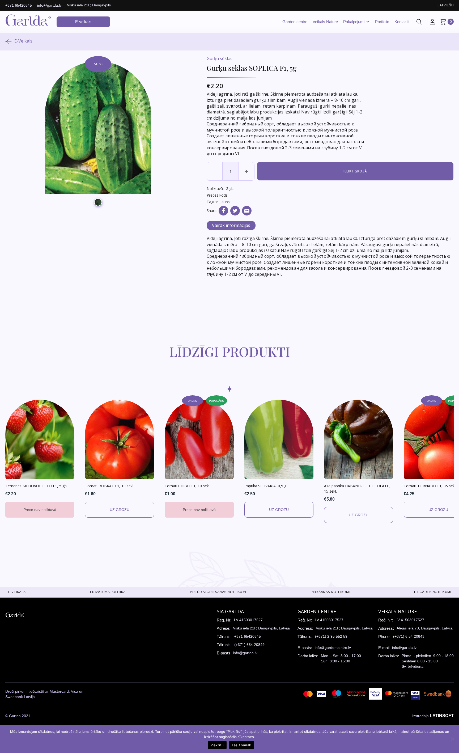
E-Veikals (23, 41)
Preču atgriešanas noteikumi (218, 592)
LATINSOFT (442, 715)
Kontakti (401, 21)
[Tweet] (235, 210)
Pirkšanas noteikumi (330, 592)
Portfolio (382, 21)
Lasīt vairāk (241, 745)
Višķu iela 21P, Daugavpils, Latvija (261, 628)
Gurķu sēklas (219, 58)
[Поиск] (419, 21)
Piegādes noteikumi (432, 592)
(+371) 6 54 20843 (408, 636)
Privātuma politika (108, 592)
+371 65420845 (18, 5)
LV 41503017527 (248, 620)
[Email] (247, 210)
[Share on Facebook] (223, 210)
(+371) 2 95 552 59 (331, 636)
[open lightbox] (98, 127)
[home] (28, 22)
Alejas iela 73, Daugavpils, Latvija (425, 628)
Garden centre (294, 21)
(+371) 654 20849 (249, 644)
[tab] (231, 225)
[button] (356, 22)
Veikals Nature (325, 21)
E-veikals (83, 21)
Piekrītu (217, 745)
